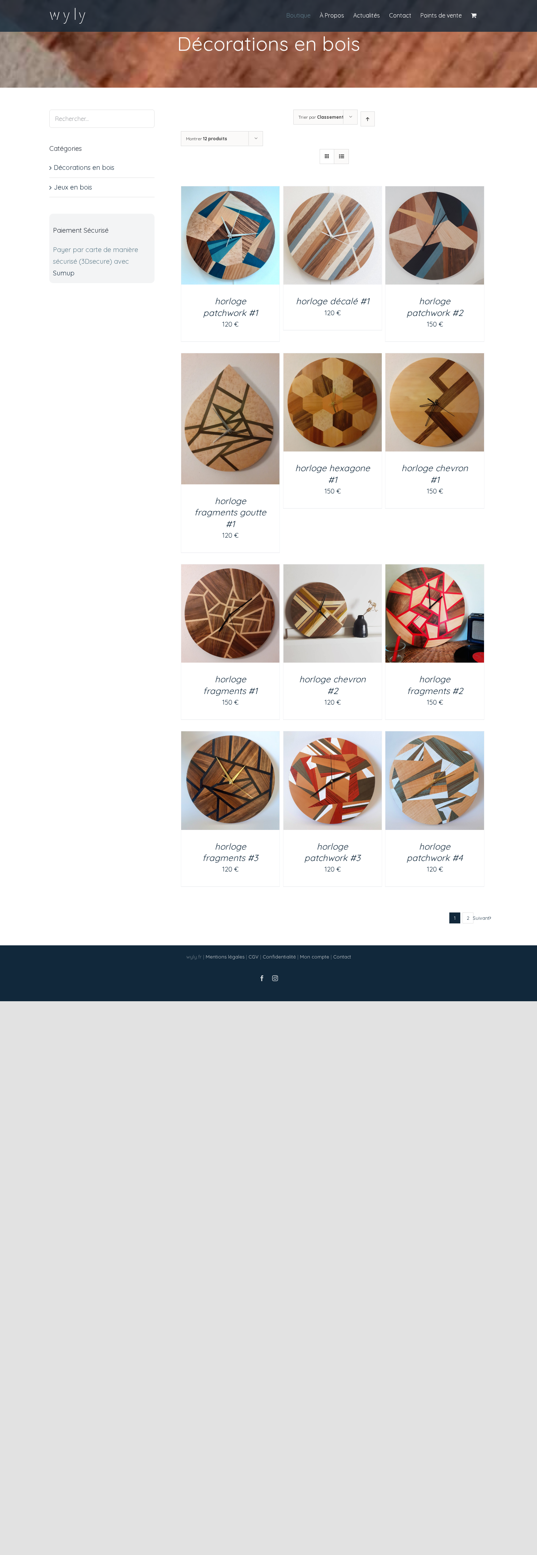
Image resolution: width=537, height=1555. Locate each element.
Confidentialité (279, 957)
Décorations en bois (84, 167)
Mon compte (314, 957)
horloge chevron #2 (332, 685)
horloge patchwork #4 (435, 852)
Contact (342, 957)
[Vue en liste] (341, 156)
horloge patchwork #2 (435, 307)
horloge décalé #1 (332, 301)
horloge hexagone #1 (332, 473)
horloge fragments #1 (230, 685)
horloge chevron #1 (434, 473)
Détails (230, 237)
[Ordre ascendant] (368, 118)
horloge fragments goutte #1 (230, 512)
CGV (253, 957)
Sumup (64, 273)
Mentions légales (225, 957)
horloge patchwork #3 (332, 852)
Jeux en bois (73, 187)
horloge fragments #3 (230, 852)
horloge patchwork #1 (230, 307)
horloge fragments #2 (435, 685)
